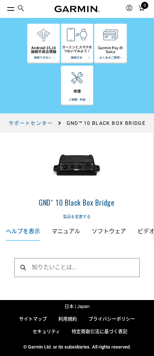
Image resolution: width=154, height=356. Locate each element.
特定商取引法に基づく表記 (99, 331)
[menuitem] (21, 9)
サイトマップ (33, 319)
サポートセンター (31, 123)
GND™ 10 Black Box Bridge (77, 202)
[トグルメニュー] (4, 7)
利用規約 (67, 319)
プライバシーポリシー (111, 319)
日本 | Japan (77, 306)
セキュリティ (46, 331)
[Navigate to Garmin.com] (77, 9)
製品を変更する (77, 217)
